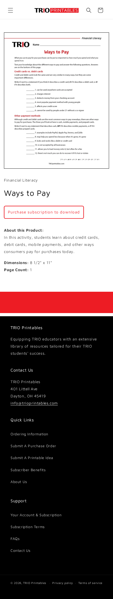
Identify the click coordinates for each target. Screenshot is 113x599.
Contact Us (20, 550)
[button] (10, 10)
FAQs (15, 538)
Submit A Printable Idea (32, 457)
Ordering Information (29, 434)
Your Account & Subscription (36, 515)
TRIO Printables (34, 583)
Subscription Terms (28, 526)
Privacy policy (62, 583)
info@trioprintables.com (34, 403)
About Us (19, 481)
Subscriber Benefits (28, 469)
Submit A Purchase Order (33, 446)
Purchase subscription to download (44, 212)
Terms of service (90, 583)
